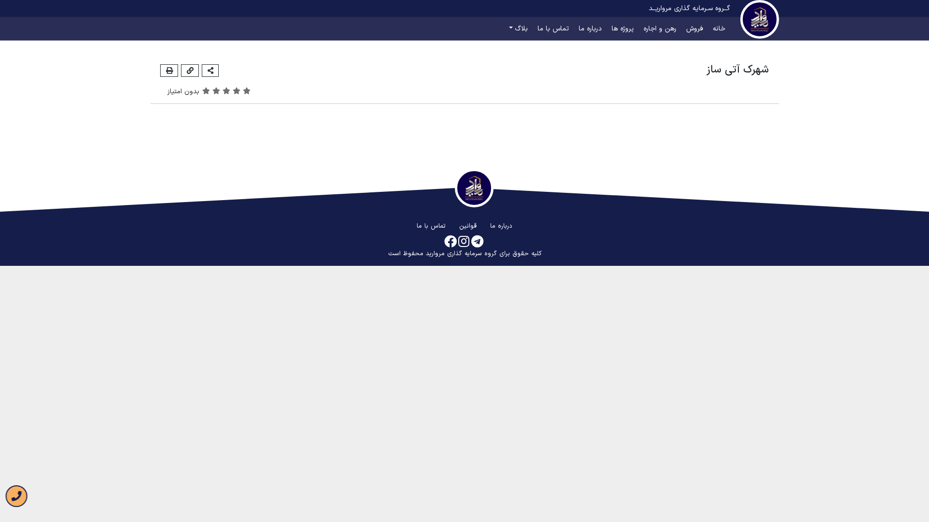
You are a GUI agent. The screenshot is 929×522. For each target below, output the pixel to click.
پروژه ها (623, 29)
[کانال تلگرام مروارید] (477, 242)
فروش (694, 29)
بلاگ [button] (521, 29)
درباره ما (590, 29)
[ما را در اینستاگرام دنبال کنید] (463, 242)
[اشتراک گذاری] (210, 70)
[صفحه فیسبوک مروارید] (450, 242)
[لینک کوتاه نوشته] (190, 70)
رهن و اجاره (660, 29)
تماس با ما (553, 29)
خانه (719, 29)
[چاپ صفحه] (169, 70)
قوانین (468, 226)
